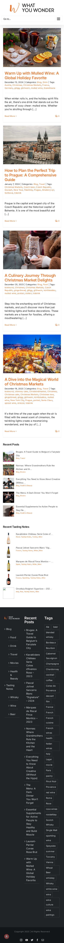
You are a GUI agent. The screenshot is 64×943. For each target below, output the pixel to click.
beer (55, 627)
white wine (51, 889)
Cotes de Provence (51, 688)
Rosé (18, 537)
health (49, 738)
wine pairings (50, 912)
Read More (10, 116)
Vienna (49, 862)
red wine (50, 792)
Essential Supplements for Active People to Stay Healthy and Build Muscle (32, 822)
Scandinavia (49, 88)
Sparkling (25, 578)
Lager (49, 759)
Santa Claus (47, 400)
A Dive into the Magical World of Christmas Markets (31, 381)
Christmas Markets (32, 85)
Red (21, 591)
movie (49, 765)
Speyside (51, 846)
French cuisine (49, 720)
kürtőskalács (50, 290)
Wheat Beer (49, 870)
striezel (20, 403)
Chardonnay (52, 669)
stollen (28, 293)
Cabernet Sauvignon (51, 655)
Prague (37, 190)
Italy (17, 591)
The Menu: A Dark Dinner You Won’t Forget (32, 793)
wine (48, 894)
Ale (47, 627)
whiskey (50, 878)
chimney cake (21, 391)
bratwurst (9, 287)
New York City (17, 400)
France (45, 85)
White (36, 550)
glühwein (25, 88)
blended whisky (50, 634)
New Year (18, 190)
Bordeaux (51, 642)
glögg (17, 88)
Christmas (17, 85)
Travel (42, 184)
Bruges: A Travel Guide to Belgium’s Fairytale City (31, 639)
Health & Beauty (26, 485)
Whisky (13, 697)
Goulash (9, 190)
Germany (9, 88)
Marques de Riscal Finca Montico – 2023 (32, 714)
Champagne (52, 663)
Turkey (35, 537)
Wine (40, 537)
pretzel (20, 293)
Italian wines (49, 746)
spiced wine (10, 403)
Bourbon (50, 648)
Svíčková (9, 193)
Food (45, 284)
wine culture (49, 902)
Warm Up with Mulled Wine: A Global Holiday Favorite (32, 75)
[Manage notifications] (6, 936)
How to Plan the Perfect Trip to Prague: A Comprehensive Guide (30, 175)
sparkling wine (51, 838)
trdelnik (17, 193)
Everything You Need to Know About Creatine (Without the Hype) (32, 767)
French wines (49, 730)
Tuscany (50, 856)
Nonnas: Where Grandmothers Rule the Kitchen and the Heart (32, 739)
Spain (18, 564)
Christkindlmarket (37, 391)
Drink (45, 82)
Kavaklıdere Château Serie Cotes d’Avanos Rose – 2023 (32, 665)
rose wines (51, 809)
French (49, 712)
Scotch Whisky (50, 822)
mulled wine (37, 88)
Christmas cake (12, 394)
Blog (39, 82)
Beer (12, 714)
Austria (8, 85)
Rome (49, 798)
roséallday (51, 814)
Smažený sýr (48, 190)
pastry (49, 776)
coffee (49, 680)
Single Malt (51, 830)
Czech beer (29, 187)
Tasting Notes (26, 537)
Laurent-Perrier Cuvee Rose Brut (31, 847)
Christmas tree (47, 394)
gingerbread (20, 290)
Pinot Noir (51, 781)
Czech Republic (43, 187)
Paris (48, 770)
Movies (22, 472)
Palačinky (28, 190)
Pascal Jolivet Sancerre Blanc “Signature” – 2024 (32, 691)
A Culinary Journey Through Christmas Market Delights (30, 277)
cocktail (50, 674)
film (48, 701)
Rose (48, 803)
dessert (50, 696)
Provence (51, 787)
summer (50, 851)
